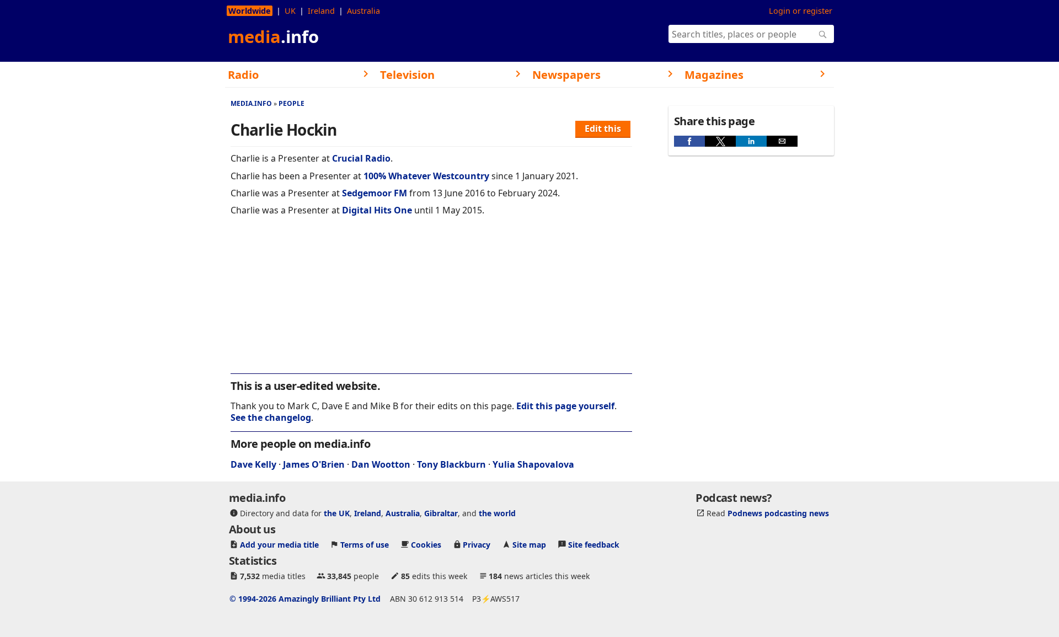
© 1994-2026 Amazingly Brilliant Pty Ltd (305, 598)
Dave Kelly (253, 464)
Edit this (603, 128)
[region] (431, 302)
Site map (529, 544)
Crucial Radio (361, 158)
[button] (689, 141)
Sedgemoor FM (374, 193)
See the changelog (271, 417)
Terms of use (364, 544)
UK (290, 11)
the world (497, 513)
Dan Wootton (380, 464)
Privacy (476, 544)
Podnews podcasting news (778, 513)
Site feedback (593, 544)
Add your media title (279, 544)
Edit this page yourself (565, 406)
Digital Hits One (377, 210)
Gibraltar (441, 513)
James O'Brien (314, 464)
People (291, 103)
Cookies (426, 544)
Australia (363, 11)
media (273, 36)
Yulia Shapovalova (533, 464)
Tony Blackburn (451, 464)
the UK (337, 513)
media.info (251, 103)
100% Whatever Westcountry (426, 176)
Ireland (321, 11)
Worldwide (249, 11)
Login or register (800, 11)
